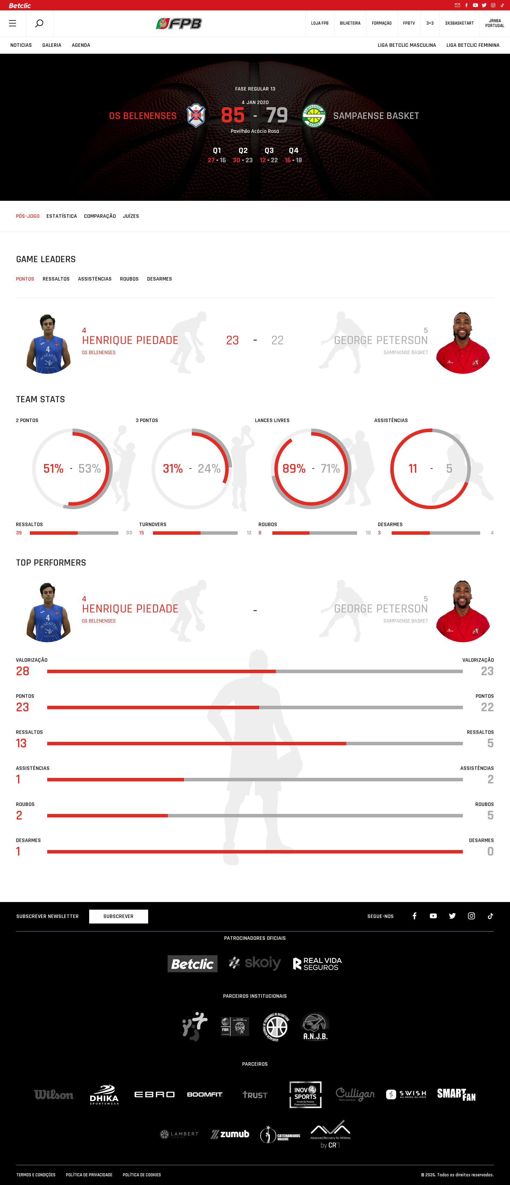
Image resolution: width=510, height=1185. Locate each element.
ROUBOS (129, 279)
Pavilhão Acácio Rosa (255, 131)
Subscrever (118, 916)
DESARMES (159, 279)
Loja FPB (320, 23)
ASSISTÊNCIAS (95, 279)
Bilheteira (350, 23)
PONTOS (25, 279)
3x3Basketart (459, 23)
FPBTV (409, 23)
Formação (382, 23)
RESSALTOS (56, 279)
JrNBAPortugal (494, 23)
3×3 (430, 23)
